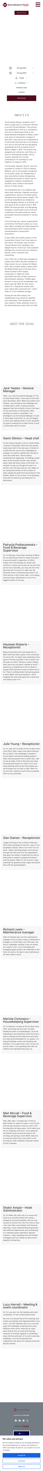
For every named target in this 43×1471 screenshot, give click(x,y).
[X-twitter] (27, 1421)
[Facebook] (16, 1421)
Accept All (21, 1455)
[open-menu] (38, 5)
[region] (21, 1453)
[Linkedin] (23, 1421)
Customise (21, 1461)
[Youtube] (20, 1421)
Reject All (21, 1466)
